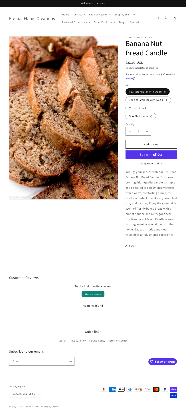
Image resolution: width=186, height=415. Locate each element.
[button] (99, 14)
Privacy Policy (78, 340)
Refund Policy (97, 340)
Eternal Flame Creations (28, 406)
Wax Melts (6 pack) (140, 116)
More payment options (151, 163)
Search (62, 340)
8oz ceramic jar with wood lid (147, 91)
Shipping (130, 67)
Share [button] (132, 246)
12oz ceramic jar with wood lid (148, 99)
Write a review (93, 294)
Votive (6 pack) (138, 108)
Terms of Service (118, 340)
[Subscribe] (70, 361)
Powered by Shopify (49, 406)
